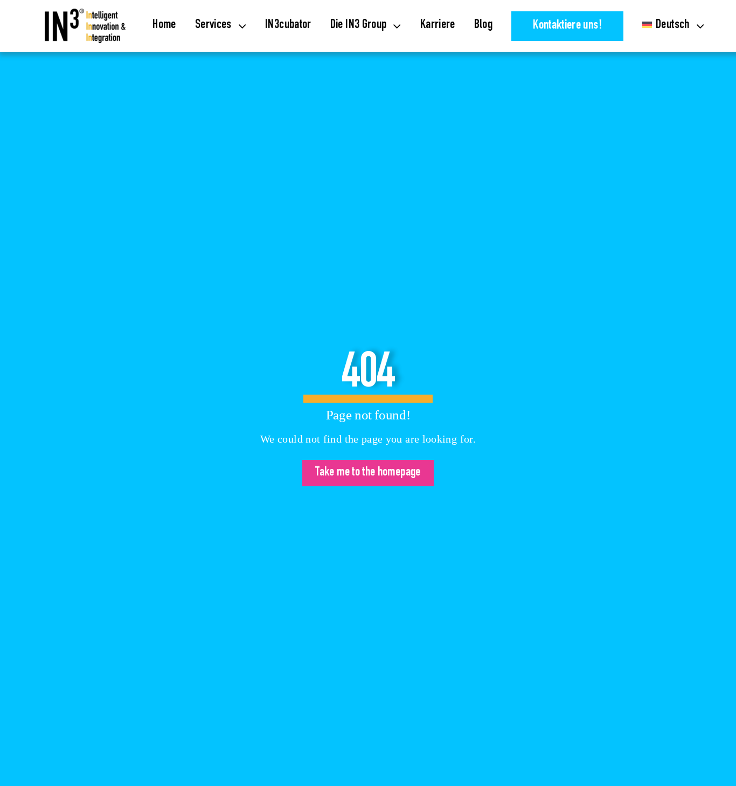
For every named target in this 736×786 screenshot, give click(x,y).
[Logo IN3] (85, 15)
